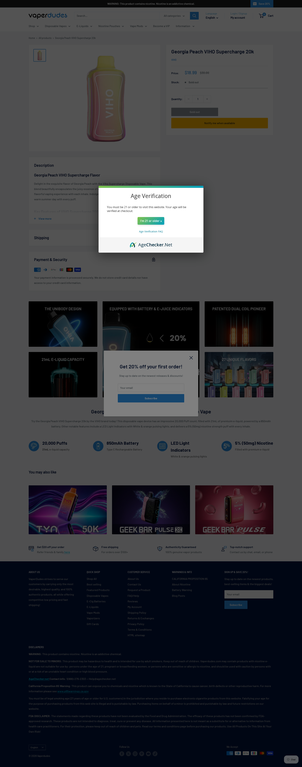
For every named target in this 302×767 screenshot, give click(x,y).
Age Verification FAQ (151, 231)
